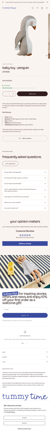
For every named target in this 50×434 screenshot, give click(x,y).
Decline (24, 423)
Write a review (25, 243)
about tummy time (7, 369)
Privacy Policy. (10, 412)
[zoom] (46, 55)
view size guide (7, 80)
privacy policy (27, 320)
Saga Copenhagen (7, 64)
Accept (24, 417)
